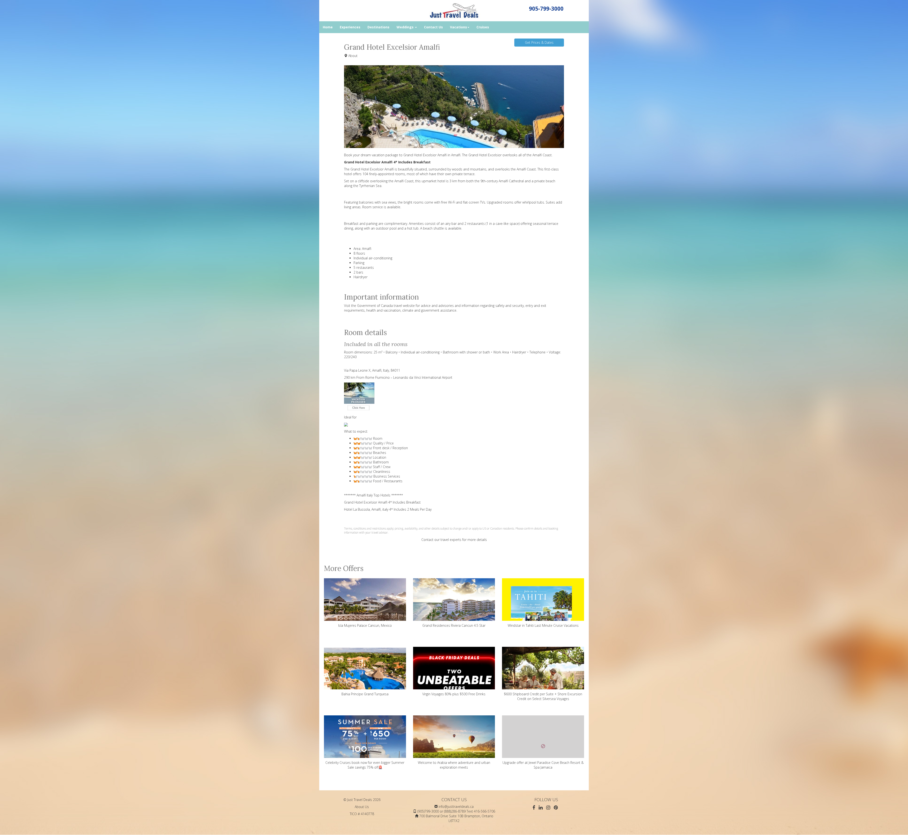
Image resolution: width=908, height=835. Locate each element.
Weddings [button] (406, 27)
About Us (362, 807)
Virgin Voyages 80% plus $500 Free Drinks (453, 694)
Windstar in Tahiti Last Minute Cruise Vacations (543, 625)
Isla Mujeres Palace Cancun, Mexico (365, 625)
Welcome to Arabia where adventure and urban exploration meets (454, 765)
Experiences (350, 27)
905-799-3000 (546, 8)
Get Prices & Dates (539, 42)
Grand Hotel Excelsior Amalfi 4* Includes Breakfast (382, 502)
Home (328, 27)
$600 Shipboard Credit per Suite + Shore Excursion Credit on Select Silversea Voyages (543, 696)
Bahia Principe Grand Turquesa (365, 694)
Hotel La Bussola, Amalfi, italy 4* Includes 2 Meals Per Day (388, 509)
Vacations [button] (458, 27)
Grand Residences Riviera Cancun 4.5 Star (453, 625)
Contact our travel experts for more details (454, 539)
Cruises (482, 27)
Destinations (378, 27)
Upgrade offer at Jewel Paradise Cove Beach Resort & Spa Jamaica (543, 765)
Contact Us (433, 27)
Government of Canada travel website (386, 305)
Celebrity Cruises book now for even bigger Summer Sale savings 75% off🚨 (364, 765)
